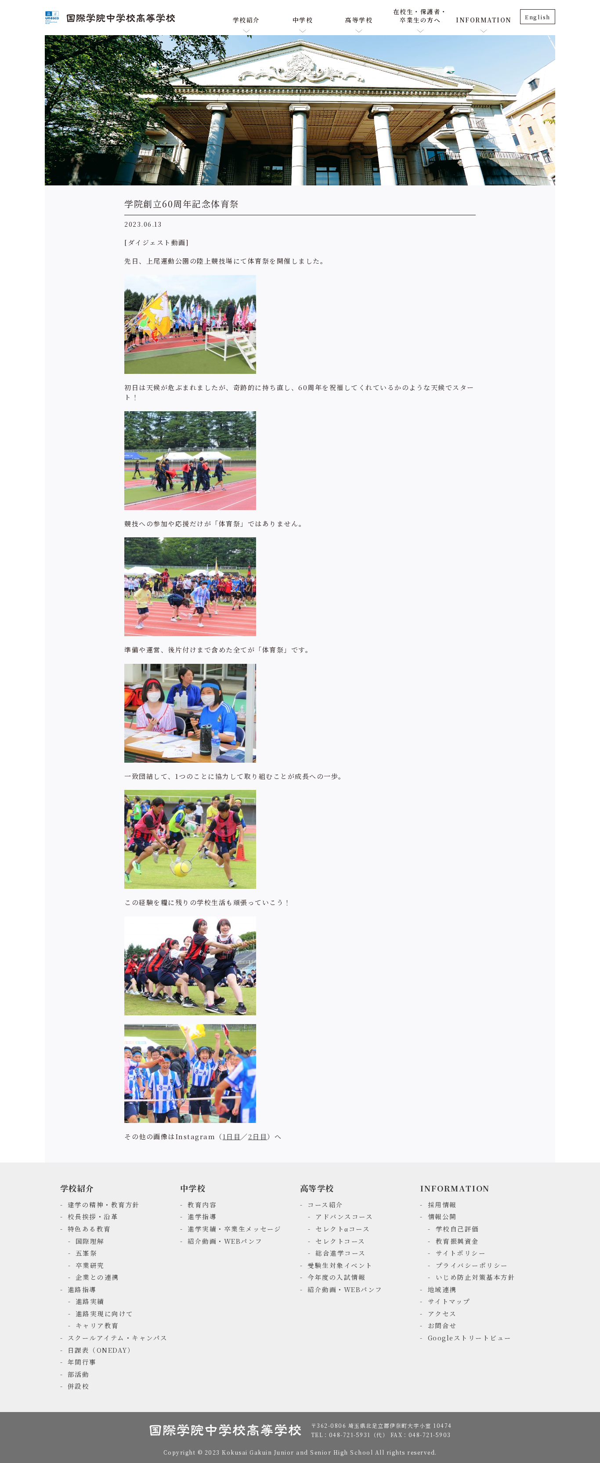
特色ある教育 (89, 1228)
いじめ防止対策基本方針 (476, 1277)
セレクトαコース (342, 1228)
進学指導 (202, 1216)
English (537, 17)
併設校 (79, 1386)
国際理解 (90, 1241)
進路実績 (90, 1301)
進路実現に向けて (105, 1313)
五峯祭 (87, 1252)
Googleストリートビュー (470, 1337)
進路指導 (82, 1289)
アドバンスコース (344, 1216)
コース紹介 (325, 1204)
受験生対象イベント (340, 1265)
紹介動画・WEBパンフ (225, 1241)
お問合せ (442, 1325)
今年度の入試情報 (336, 1277)
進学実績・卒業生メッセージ (235, 1228)
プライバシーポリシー (472, 1265)
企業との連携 (97, 1277)
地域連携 (442, 1289)
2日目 (257, 1136)
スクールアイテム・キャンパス (118, 1337)
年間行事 (82, 1361)
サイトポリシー (461, 1252)
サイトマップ (449, 1301)
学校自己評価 (457, 1228)
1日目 (232, 1136)
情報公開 (442, 1216)
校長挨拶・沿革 (93, 1216)
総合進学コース (340, 1252)
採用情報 (442, 1204)
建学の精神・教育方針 (104, 1204)
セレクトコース (340, 1241)
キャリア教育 (97, 1325)
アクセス (442, 1313)
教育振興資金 (457, 1241)
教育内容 (202, 1204)
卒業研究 (90, 1265)
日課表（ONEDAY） (101, 1349)
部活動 (79, 1374)
